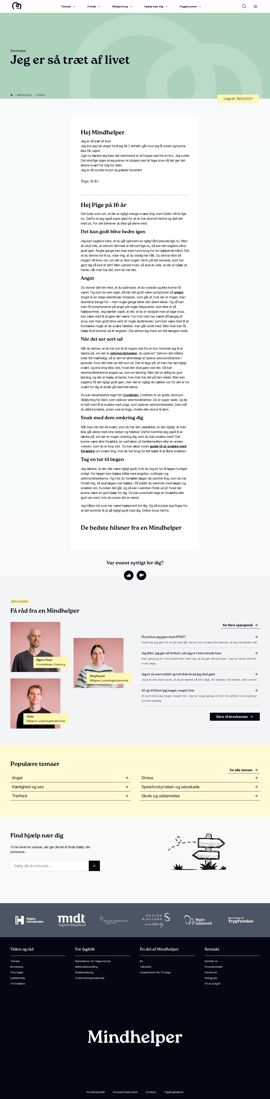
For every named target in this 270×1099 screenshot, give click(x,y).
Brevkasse (24, 95)
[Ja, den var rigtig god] (129, 575)
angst (178, 292)
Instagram (211, 978)
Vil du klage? (213, 983)
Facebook (211, 972)
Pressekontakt (213, 966)
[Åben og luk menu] (255, 6)
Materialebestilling (86, 966)
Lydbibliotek (17, 978)
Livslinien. (131, 395)
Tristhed (19, 795)
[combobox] (55, 866)
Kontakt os (211, 961)
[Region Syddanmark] (198, 920)
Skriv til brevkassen (232, 717)
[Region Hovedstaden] (29, 920)
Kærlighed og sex (28, 786)
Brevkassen (19, 601)
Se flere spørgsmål (238, 625)
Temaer (15, 961)
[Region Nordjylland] (114, 920)
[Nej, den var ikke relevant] (141, 575)
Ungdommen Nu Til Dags (155, 972)
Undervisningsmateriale (90, 978)
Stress (40, 95)
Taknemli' (146, 966)
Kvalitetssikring (84, 972)
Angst (17, 777)
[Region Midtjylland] (72, 920)
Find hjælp (16, 972)
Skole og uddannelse (160, 795)
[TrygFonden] (241, 920)
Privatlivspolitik (96, 1092)
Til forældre (17, 983)
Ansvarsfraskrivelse (125, 1092)
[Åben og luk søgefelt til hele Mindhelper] (244, 6)
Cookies (151, 1092)
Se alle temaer (241, 770)
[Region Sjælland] (156, 920)
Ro (141, 961)
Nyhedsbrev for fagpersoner (93, 961)
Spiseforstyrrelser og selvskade (170, 786)
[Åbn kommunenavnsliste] (94, 866)
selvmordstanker (123, 353)
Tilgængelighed (173, 1092)
